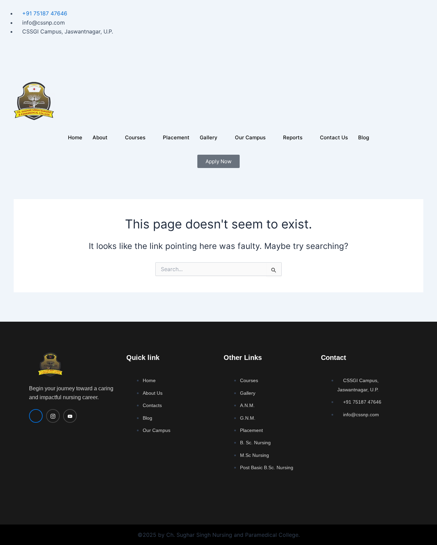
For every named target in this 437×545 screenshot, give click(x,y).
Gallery (208, 137)
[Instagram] (218, 49)
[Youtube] (218, 68)
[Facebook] (218, 58)
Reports (292, 137)
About (100, 137)
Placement (176, 137)
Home (75, 137)
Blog (363, 137)
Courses (135, 137)
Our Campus (250, 137)
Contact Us (334, 137)
